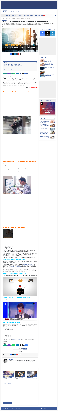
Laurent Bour (11, 359)
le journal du (25, 264)
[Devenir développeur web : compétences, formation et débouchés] (32, 374)
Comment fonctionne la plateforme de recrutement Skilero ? (13, 65)
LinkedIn (17, 73)
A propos (47, 408)
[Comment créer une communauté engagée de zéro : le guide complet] (52, 137)
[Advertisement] (38, 11)
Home (45, 408)
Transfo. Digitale (37, 15)
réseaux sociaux (19, 266)
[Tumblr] (17, 54)
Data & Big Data (8, 15)
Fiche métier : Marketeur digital (7, 377)
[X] (13, 54)
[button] (0, 34)
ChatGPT (5, 73)
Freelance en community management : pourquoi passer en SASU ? (49, 64)
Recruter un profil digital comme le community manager (12, 64)
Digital (6, 18)
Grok (22, 73)
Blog (42, 15)
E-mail (4, 399)
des (16, 266)
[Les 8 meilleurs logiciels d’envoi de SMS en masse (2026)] (42, 75)
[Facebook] (11, 54)
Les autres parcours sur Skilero (8, 69)
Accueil (3, 18)
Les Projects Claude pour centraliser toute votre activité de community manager (49, 61)
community (28, 264)
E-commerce (14, 15)
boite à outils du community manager (29, 265)
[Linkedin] (15, 54)
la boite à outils (13, 266)
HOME (3, 15)
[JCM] (10, 11)
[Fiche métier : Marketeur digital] (8, 374)
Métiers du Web (26, 15)
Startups (31, 15)
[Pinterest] (18, 54)
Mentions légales (51, 408)
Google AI (26, 73)
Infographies (21, 15)
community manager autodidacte (16, 339)
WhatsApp (13, 73)
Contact (55, 408)
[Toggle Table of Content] (36, 62)
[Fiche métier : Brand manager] (20, 374)
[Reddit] (18, 354)
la (23, 265)
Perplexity (9, 73)
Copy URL (24, 348)
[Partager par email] (20, 54)
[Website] (9, 364)
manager (31, 264)
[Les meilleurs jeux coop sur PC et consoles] (42, 72)
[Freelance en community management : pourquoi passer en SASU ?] (42, 64)
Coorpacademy (9, 267)
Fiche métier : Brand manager (19, 377)
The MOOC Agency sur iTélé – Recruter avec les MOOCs (13, 68)
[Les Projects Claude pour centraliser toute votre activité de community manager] (42, 60)
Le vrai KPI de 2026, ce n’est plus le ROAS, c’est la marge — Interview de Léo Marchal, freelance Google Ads (50, 68)
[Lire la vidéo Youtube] (20, 286)
